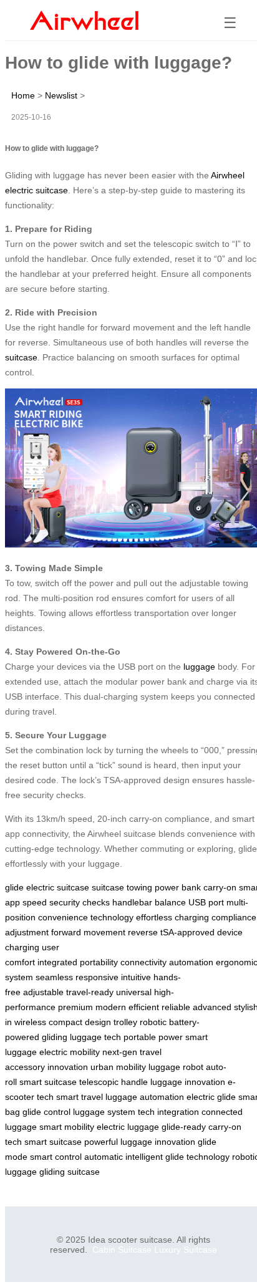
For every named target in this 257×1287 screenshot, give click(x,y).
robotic (153, 1022)
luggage (199, 667)
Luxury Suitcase (185, 1250)
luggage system (104, 1112)
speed (34, 902)
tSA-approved (187, 932)
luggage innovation (187, 1082)
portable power (153, 1037)
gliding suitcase (69, 1172)
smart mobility (66, 1127)
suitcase (21, 357)
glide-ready (184, 1127)
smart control (56, 1157)
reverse (143, 932)
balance (170, 902)
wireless (30, 1022)
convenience (63, 917)
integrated (57, 962)
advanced (212, 1007)
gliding (54, 1037)
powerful (101, 1142)
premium (75, 1007)
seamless (54, 977)
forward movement (88, 932)
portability (99, 962)
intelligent (144, 1157)
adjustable (43, 992)
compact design (80, 1022)
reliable (176, 1007)
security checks (79, 902)
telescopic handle (113, 1082)
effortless (154, 917)
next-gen (119, 1052)
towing (139, 887)
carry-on (219, 887)
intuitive (136, 977)
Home (23, 95)
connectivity (143, 962)
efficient (143, 1007)
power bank (178, 887)
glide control (46, 1112)
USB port (206, 902)
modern (110, 1007)
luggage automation (144, 1097)
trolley (125, 1022)
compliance (233, 917)
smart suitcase (48, 1082)
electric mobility (69, 1052)
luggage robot (175, 1067)
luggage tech (95, 1037)
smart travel (79, 1097)
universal (134, 992)
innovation (67, 1067)
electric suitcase (57, 887)
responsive (97, 977)
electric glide (211, 1097)
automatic (103, 1157)
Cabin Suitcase (122, 1250)
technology (111, 917)
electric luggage (128, 1127)
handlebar (132, 902)
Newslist (61, 95)
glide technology (197, 1157)
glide (14, 887)
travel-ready (90, 992)
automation (191, 962)
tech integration (168, 1112)
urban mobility (118, 1067)
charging (192, 917)
